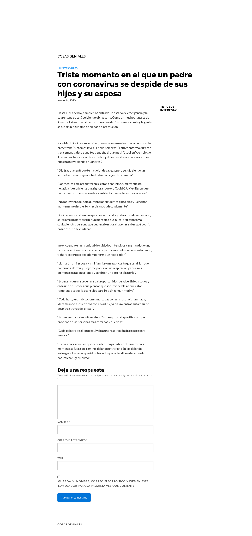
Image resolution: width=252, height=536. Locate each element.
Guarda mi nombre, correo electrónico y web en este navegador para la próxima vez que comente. (103, 483)
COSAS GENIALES (71, 56)
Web (60, 458)
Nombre (63, 422)
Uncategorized (67, 68)
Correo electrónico (72, 440)
